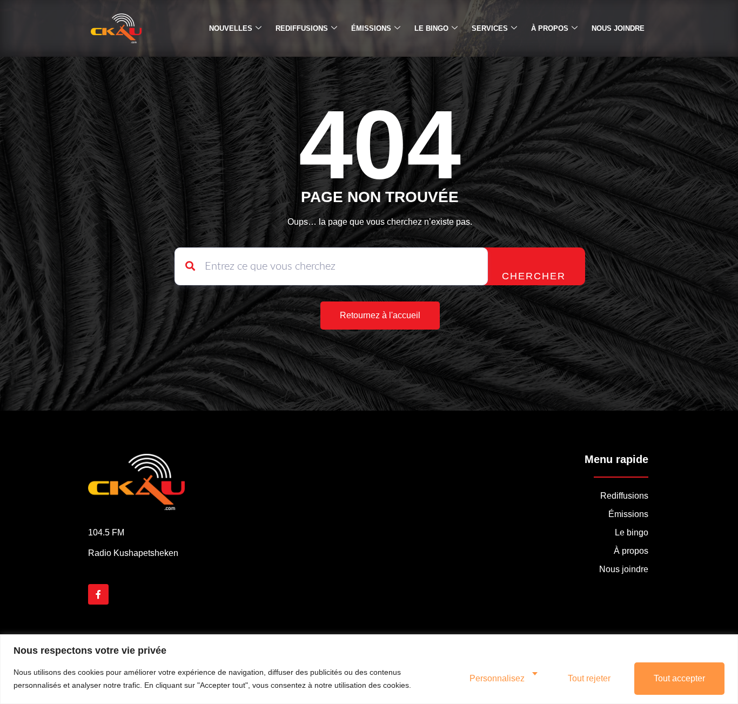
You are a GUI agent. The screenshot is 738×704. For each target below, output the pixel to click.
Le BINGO (431, 28)
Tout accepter (679, 678)
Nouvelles (230, 28)
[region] (369, 669)
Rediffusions (302, 28)
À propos (549, 28)
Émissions (371, 28)
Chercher (534, 276)
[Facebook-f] (98, 594)
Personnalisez (497, 678)
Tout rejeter (589, 678)
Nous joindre (618, 28)
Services (490, 28)
